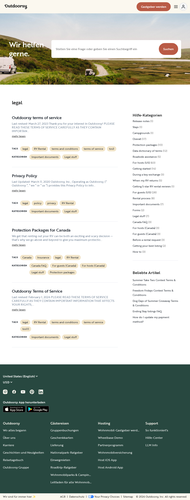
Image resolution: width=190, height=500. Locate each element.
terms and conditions (65, 149)
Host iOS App (107, 460)
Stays (136, 127)
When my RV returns (145, 180)
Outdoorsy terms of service (37, 117)
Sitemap (128, 497)
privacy (51, 203)
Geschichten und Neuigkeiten (23, 452)
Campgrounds (141, 133)
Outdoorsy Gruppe (16, 467)
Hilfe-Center (154, 437)
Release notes (141, 121)
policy (37, 203)
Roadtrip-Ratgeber (63, 467)
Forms (136, 210)
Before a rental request (147, 240)
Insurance (43, 257)
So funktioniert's (156, 430)
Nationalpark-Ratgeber (66, 452)
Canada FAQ (39, 266)
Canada (26, 257)
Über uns (9, 437)
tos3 (111, 149)
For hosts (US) (141, 163)
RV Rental (40, 149)
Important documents (45, 157)
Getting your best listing (147, 246)
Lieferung (56, 445)
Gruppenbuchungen (64, 430)
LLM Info (151, 445)
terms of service (93, 149)
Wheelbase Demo (110, 437)
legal (25, 149)
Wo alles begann (14, 430)
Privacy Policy (24, 176)
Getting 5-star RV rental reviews (152, 186)
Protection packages (62, 272)
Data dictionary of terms (147, 151)
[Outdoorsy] (16, 6)
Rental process (141, 198)
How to (137, 252)
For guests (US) (142, 192)
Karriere (8, 445)
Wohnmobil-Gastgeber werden (119, 430)
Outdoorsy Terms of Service (37, 291)
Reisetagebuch (13, 460)
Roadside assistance (145, 157)
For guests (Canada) (64, 266)
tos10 (25, 329)
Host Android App (110, 467)
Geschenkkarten (61, 437)
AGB (62, 497)
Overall (137, 139)
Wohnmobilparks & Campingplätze (74, 475)
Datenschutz (76, 497)
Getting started (142, 169)
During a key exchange (146, 174)
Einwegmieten (60, 460)
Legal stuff (70, 157)
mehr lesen (19, 136)
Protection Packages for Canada (41, 230)
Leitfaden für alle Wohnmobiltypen (74, 482)
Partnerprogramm (110, 445)
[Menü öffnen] (180, 6)
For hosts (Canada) (93, 266)
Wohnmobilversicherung (115, 452)
